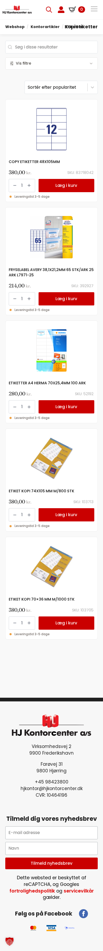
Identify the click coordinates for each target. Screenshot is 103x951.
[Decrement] (14, 185)
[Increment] (29, 185)
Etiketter (74, 26)
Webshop (15, 26)
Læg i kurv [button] (66, 185)
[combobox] (51, 47)
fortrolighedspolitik (32, 891)
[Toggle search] (49, 9)
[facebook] (83, 913)
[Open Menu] (94, 9)
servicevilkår (79, 891)
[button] (9, 941)
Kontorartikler (45, 26)
